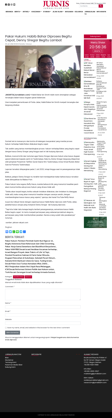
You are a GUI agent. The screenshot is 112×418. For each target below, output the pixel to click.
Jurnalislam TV (89, 13)
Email (7, 311)
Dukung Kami (95, 36)
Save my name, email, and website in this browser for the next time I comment (38, 328)
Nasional (28, 277)
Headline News (18, 277)
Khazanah (36, 12)
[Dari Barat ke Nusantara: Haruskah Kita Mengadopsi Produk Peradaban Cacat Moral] (90, 126)
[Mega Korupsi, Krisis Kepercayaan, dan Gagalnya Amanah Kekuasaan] (90, 108)
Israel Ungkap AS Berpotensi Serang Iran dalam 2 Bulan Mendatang (103, 164)
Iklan (7, 358)
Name (8, 303)
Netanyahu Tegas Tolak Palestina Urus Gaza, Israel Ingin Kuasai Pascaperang (102, 146)
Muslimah (69, 12)
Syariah (46, 12)
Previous (77, 354)
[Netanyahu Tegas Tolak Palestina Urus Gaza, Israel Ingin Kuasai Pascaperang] (90, 148)
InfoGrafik (101, 12)
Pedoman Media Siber (13, 365)
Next (79, 354)
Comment (10, 287)
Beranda (9, 12)
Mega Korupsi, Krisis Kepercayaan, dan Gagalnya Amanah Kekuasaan (102, 106)
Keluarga (79, 12)
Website (8, 319)
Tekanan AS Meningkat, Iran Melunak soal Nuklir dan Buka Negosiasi (103, 203)
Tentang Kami (10, 362)
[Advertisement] (29, 25)
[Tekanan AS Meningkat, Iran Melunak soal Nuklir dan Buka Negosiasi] (91, 205)
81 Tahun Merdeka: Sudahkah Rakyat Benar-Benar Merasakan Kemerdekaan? (102, 68)
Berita (17, 12)
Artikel (26, 12)
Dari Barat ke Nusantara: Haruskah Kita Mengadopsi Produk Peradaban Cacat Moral (102, 124)
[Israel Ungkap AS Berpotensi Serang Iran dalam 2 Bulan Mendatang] (91, 166)
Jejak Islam (57, 12)
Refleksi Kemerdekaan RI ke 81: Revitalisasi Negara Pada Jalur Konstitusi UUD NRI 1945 (101, 87)
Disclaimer (9, 360)
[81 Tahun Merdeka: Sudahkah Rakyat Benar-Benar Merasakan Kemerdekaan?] (90, 70)
